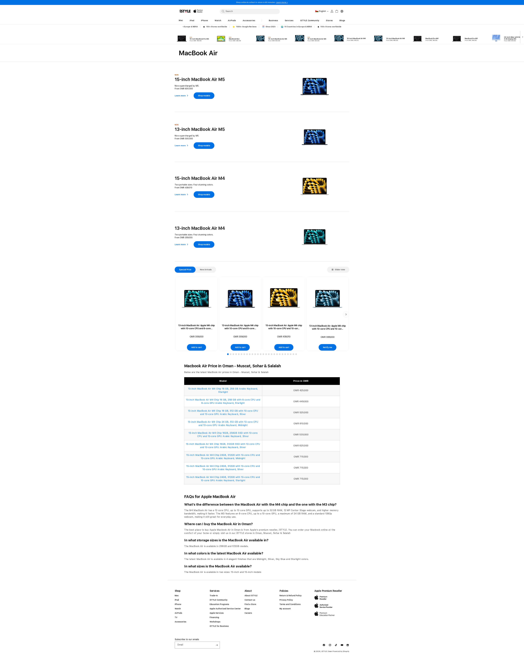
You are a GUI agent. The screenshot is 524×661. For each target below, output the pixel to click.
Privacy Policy (286, 600)
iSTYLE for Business (219, 626)
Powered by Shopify (341, 651)
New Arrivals (206, 269)
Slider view (340, 269)
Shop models (204, 96)
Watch (178, 609)
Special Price (185, 269)
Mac (177, 595)
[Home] (185, 11)
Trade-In (214, 595)
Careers (248, 613)
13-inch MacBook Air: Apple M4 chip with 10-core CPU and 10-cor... (327, 327)
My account (285, 609)
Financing (214, 617)
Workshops (215, 622)
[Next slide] (522, 36)
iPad (177, 600)
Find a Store (250, 604)
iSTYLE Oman (326, 651)
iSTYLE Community (218, 600)
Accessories (180, 622)
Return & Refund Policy (290, 595)
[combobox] (250, 11)
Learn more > (282, 2)
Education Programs (219, 604)
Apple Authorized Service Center (225, 609)
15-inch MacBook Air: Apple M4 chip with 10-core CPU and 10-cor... (284, 327)
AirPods (178, 613)
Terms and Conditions (290, 604)
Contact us (250, 600)
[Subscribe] (217, 645)
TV (176, 617)
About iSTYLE (251, 595)
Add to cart (196, 347)
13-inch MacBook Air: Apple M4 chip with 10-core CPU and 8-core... (196, 327)
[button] (228, 354)
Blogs (247, 609)
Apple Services (217, 613)
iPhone (178, 604)
